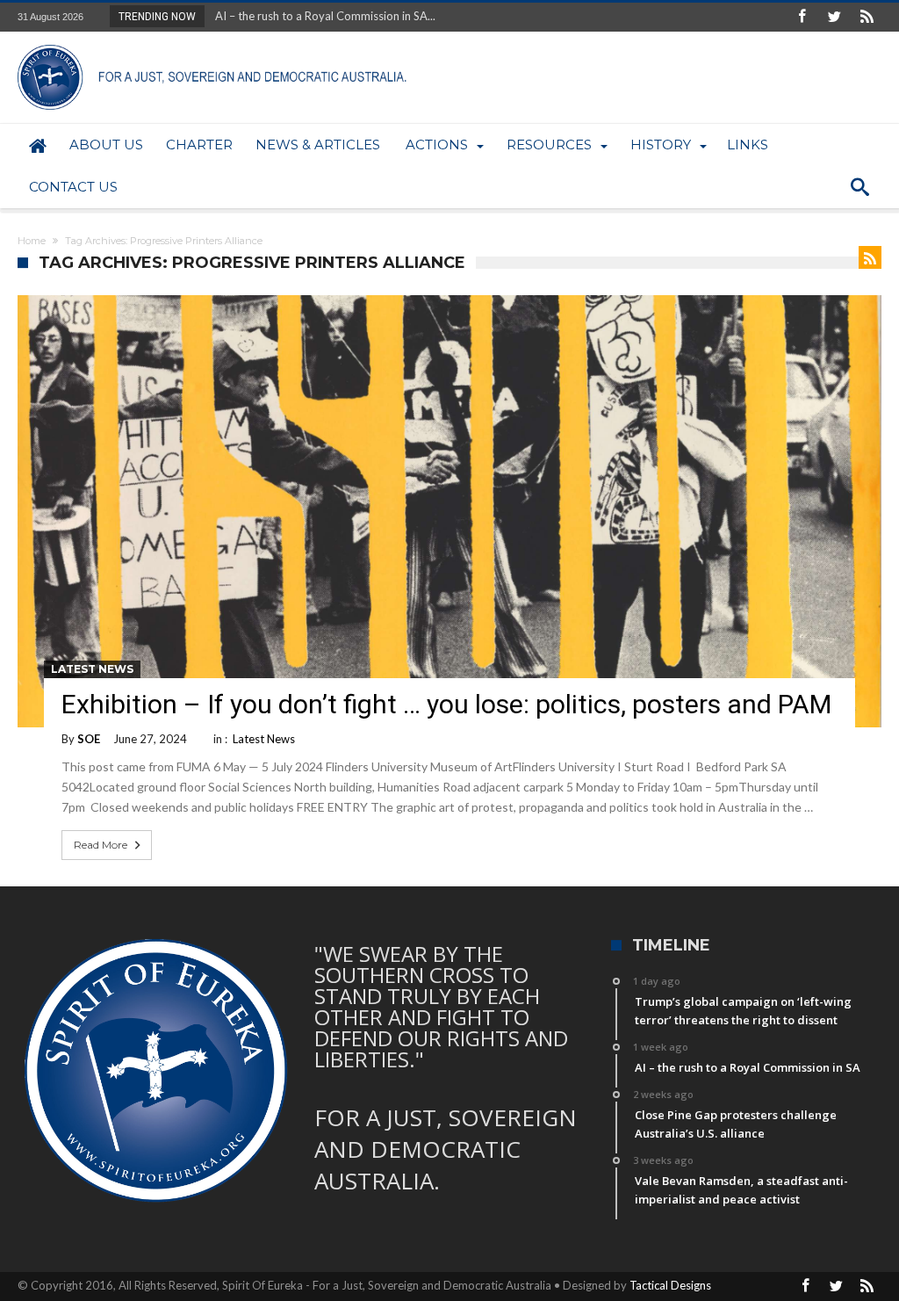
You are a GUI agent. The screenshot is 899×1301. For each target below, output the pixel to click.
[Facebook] (802, 17)
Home (32, 241)
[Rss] (867, 17)
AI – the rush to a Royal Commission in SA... (321, 16)
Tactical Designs (670, 1285)
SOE (88, 739)
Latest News (92, 669)
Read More (100, 844)
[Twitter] (835, 17)
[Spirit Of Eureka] (215, 44)
